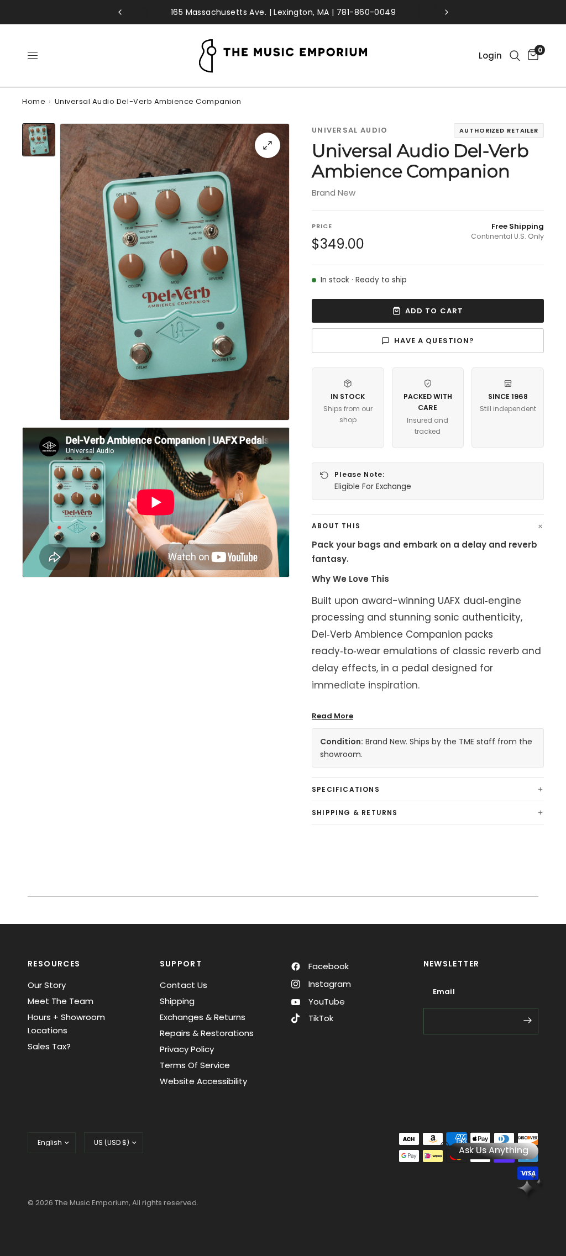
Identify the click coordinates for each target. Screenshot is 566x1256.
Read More (332, 715)
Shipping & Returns (355, 812)
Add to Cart (434, 311)
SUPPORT (181, 964)
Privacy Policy (187, 1049)
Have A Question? (434, 340)
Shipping (177, 1001)
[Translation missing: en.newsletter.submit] (527, 1020)
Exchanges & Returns (202, 1017)
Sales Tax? (49, 1046)
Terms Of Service (195, 1065)
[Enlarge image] (267, 145)
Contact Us (183, 985)
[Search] (515, 55)
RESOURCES (54, 964)
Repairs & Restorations (207, 1033)
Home (33, 101)
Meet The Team (60, 1001)
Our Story (47, 985)
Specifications (346, 789)
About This (336, 525)
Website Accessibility (203, 1081)
